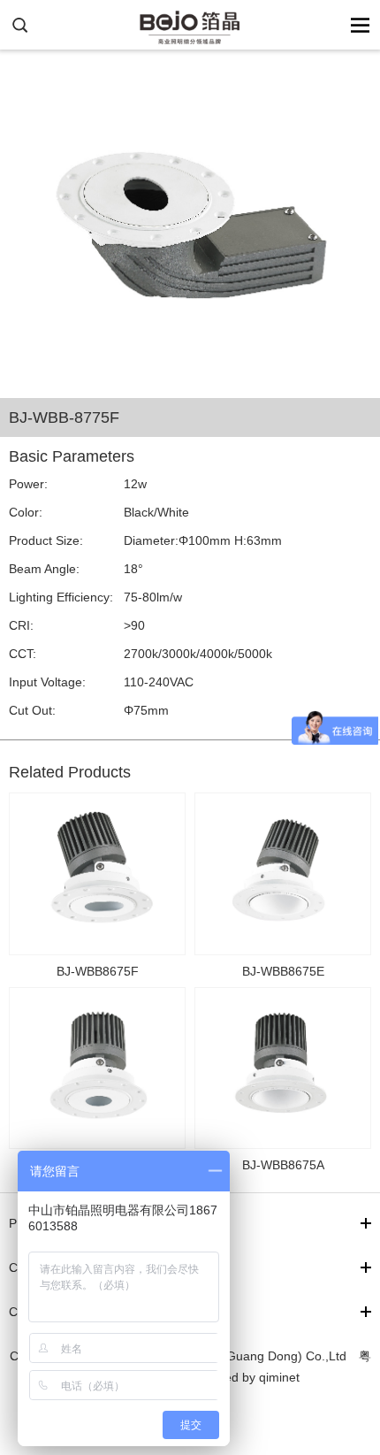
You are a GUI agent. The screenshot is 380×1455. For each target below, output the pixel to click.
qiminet (279, 1377)
